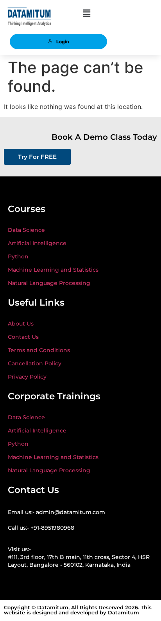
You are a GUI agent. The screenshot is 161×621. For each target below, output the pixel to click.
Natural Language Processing (49, 282)
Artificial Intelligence (37, 243)
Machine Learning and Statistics (53, 269)
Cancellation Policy (34, 363)
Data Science (26, 229)
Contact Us (23, 336)
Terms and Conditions (39, 350)
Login (62, 41)
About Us (21, 323)
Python (18, 256)
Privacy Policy (27, 376)
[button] (86, 13)
